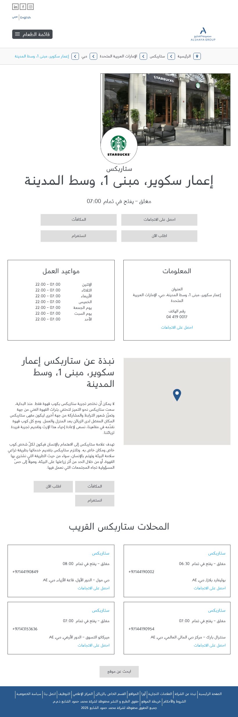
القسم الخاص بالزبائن (110, 695)
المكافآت (63, 219)
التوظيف (64, 695)
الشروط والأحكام (174, 702)
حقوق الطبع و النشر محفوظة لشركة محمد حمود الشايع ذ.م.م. (95, 702)
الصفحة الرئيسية (210, 695)
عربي (15, 17)
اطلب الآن (144, 235)
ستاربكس (217, 554)
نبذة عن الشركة (185, 695)
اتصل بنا (50, 695)
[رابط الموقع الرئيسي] (207, 34)
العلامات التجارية (160, 695)
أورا (143, 695)
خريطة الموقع (151, 702)
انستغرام (63, 235)
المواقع (134, 695)
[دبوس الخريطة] (177, 395)
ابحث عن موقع (119, 673)
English (25, 18)
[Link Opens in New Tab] (30, 6)
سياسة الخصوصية (29, 695)
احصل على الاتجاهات (148, 219)
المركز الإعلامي (83, 695)
